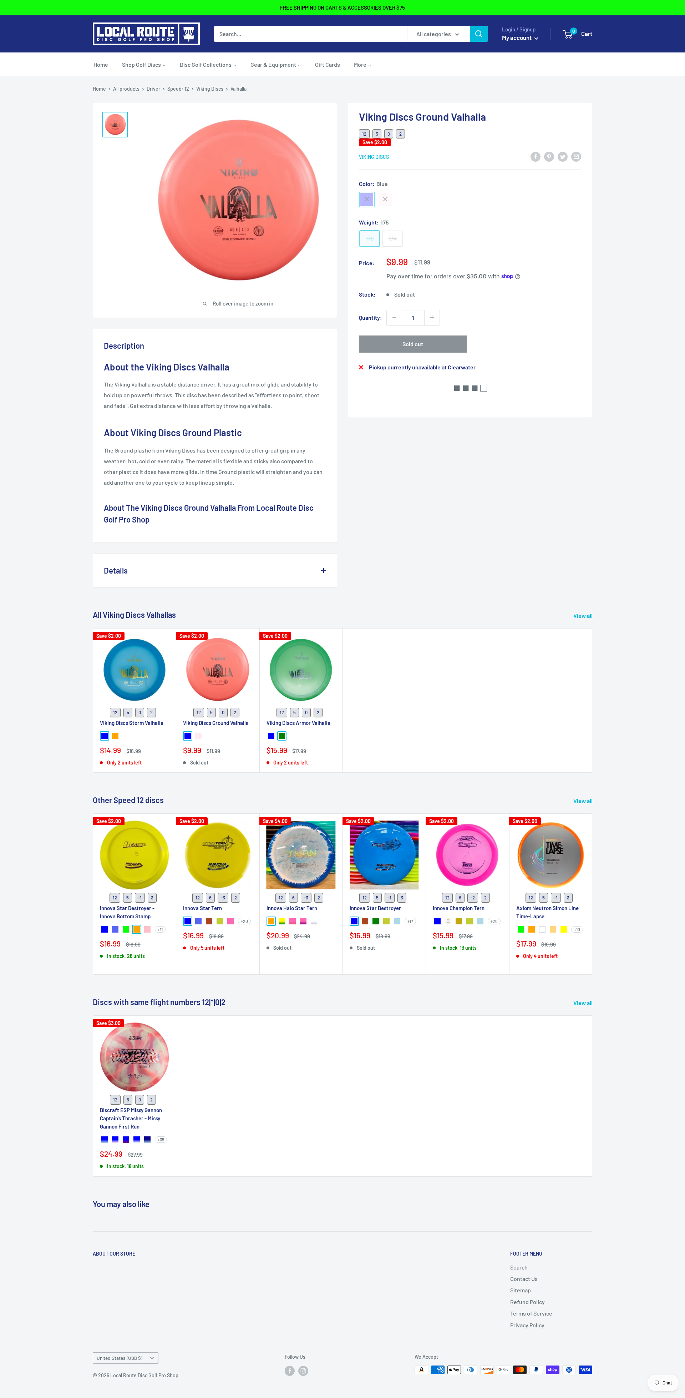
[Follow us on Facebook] (290, 1371)
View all (583, 615)
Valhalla (238, 89)
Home (99, 89)
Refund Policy (527, 1301)
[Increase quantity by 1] (432, 317)
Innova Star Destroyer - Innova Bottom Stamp (127, 912)
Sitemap (520, 1290)
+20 (244, 921)
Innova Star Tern (202, 908)
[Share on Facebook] (536, 156)
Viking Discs (209, 89)
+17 (410, 921)
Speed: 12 (178, 89)
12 (364, 133)
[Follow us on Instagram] (303, 1371)
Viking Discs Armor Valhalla (298, 722)
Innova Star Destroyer (375, 908)
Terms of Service (531, 1313)
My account (517, 37)
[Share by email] (576, 156)
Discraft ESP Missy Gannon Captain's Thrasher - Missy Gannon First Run (131, 1118)
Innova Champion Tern (458, 908)
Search (519, 1267)
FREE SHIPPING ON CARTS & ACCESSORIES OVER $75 (342, 7)
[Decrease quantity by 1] (394, 317)
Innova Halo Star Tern (292, 908)
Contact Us (524, 1278)
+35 (161, 1139)
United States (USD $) (119, 1358)
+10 (577, 929)
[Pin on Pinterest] (549, 156)
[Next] (592, 894)
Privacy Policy (527, 1325)
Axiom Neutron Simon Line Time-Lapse (547, 912)
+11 (160, 929)
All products (126, 89)
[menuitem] (101, 64)
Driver (153, 89)
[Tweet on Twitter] (563, 156)
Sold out (412, 343)
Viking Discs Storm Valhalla (131, 722)
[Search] (479, 34)
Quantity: (370, 317)
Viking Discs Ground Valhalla (216, 722)
